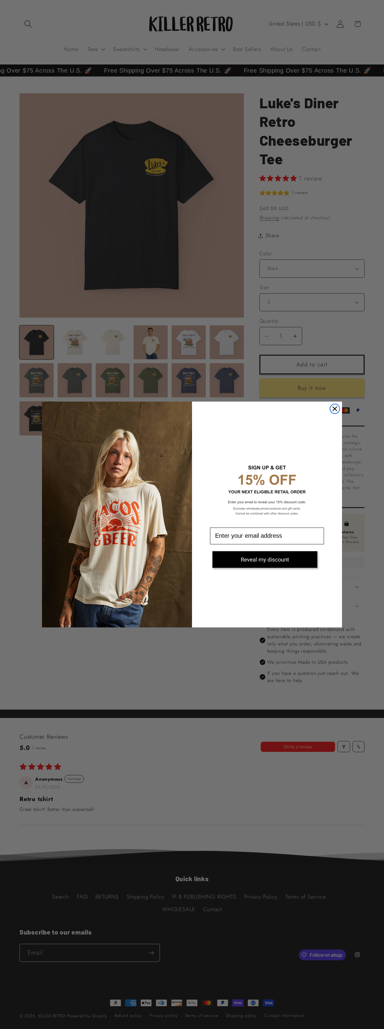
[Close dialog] (335, 409)
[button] (267, 561)
